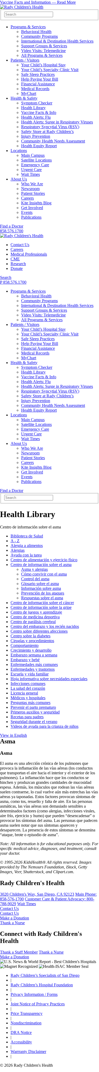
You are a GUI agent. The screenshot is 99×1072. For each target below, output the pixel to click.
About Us (19, 179)
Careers (27, 198)
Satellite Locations (36, 160)
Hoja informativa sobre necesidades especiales (49, 679)
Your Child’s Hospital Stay (43, 65)
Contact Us (20, 244)
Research (18, 263)
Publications (31, 217)
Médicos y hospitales (28, 698)
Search (5, 277)
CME (15, 259)
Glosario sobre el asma (40, 583)
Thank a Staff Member (19, 952)
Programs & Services (28, 27)
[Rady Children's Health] (21, 235)
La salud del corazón (28, 688)
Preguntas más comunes (30, 702)
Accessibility (21, 1042)
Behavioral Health (36, 31)
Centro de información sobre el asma (41, 564)
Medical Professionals (29, 254)
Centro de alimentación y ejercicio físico (44, 560)
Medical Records (35, 88)
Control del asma (35, 579)
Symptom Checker (36, 103)
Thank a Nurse (12, 923)
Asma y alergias (34, 569)
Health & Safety (24, 98)
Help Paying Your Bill (39, 79)
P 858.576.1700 (13, 282)
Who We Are (32, 184)
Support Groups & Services (44, 46)
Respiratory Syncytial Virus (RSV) (50, 127)
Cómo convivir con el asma (44, 574)
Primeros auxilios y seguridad (35, 712)
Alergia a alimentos (27, 545)
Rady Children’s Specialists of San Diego (45, 975)
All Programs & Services (42, 55)
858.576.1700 (11, 231)
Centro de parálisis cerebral (33, 621)
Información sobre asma (41, 588)
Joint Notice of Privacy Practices (38, 1004)
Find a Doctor (11, 226)
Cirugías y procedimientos (32, 640)
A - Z (15, 541)
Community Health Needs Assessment (53, 141)
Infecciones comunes (28, 683)
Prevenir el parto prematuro (33, 707)
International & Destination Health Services (57, 41)
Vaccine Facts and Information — (38, 2)
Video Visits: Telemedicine (43, 50)
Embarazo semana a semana (34, 655)
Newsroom (30, 188)
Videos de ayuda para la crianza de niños (44, 726)
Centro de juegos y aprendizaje (36, 612)
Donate (17, 268)
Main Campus (33, 155)
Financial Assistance (38, 84)
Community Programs (39, 36)
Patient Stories (33, 193)
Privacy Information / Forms (34, 994)
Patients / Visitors (25, 60)
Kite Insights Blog (36, 203)
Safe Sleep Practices (38, 74)
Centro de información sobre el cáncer (42, 602)
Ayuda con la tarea (26, 555)
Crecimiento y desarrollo (31, 650)
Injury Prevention (35, 136)
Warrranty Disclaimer (28, 1051)
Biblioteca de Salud (27, 536)
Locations (19, 150)
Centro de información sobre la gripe (41, 607)
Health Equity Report (39, 146)
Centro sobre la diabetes (30, 636)
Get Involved (32, 207)
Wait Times (30, 174)
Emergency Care (35, 165)
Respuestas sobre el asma (42, 598)
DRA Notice (21, 1032)
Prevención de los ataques (42, 593)
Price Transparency (27, 1013)
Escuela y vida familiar (30, 674)
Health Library (33, 107)
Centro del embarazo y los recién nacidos (45, 626)
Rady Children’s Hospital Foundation (42, 985)
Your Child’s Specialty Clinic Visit (49, 69)
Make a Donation (14, 918)
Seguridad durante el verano (34, 721)
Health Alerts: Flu (36, 117)
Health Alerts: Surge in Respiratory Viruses (57, 122)
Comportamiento (25, 645)
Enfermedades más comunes (34, 664)
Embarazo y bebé (25, 659)
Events (26, 212)
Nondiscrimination (26, 1023)
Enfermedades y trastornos (33, 669)
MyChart (28, 93)
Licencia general (24, 693)
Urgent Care (31, 169)
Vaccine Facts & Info (38, 112)
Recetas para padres (27, 717)
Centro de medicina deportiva (35, 617)
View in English (13, 735)
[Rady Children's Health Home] (21, 7)
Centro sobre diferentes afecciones (39, 631)
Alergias (18, 550)
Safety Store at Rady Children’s (47, 131)
